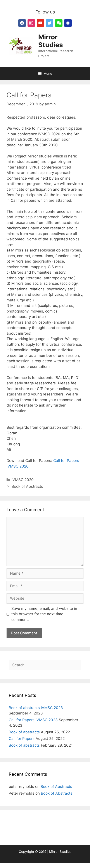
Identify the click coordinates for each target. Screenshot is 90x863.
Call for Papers (22, 738)
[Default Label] (31, 23)
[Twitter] (49, 23)
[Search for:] (45, 665)
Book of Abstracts (27, 486)
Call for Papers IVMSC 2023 (33, 720)
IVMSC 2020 (23, 480)
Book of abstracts (24, 732)
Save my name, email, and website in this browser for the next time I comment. (44, 614)
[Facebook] (22, 23)
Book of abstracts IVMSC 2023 (36, 708)
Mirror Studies (50, 41)
